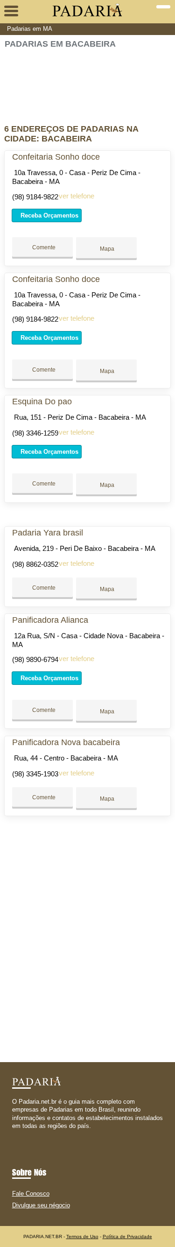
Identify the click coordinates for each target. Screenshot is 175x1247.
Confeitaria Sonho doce (56, 157)
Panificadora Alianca (50, 620)
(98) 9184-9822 (35, 197)
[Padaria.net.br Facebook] (14, 1133)
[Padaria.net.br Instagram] (23, 1133)
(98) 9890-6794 (35, 659)
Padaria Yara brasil (47, 532)
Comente (43, 247)
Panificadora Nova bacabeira (66, 742)
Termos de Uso (82, 1236)
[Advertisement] (87, 82)
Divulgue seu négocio (41, 1205)
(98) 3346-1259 (35, 433)
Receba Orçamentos (48, 215)
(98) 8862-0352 (35, 564)
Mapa (106, 249)
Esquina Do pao (42, 401)
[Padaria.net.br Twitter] (18, 1133)
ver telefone (76, 196)
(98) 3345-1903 (35, 774)
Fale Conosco (30, 1193)
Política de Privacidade (127, 1236)
